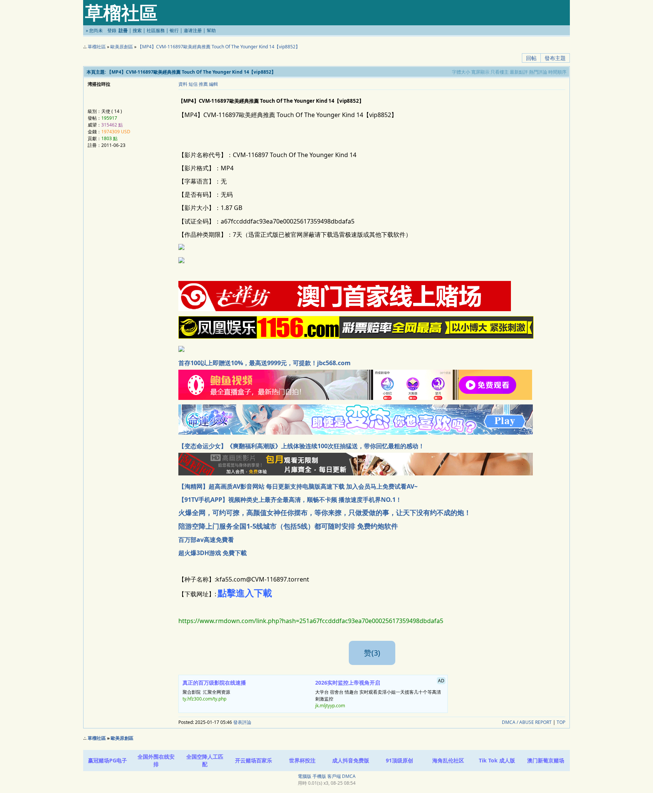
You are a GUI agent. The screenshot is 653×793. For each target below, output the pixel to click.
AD (441, 680)
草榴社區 (97, 46)
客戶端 (334, 776)
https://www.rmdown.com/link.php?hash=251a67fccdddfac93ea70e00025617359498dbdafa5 (310, 621)
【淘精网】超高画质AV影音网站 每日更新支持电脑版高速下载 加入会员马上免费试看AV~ (298, 486)
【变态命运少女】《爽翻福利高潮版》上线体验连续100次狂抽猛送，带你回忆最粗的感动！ (301, 446)
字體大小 (461, 72)
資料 (182, 84)
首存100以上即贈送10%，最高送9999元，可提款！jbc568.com (264, 363)
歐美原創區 (121, 46)
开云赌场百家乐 (253, 760)
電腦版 (304, 776)
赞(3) (372, 653)
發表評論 (242, 722)
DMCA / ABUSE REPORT (527, 722)
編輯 (213, 84)
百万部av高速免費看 (206, 539)
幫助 (211, 30)
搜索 (137, 30)
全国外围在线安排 (156, 760)
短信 (193, 84)
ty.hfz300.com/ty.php (204, 699)
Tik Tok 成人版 (497, 760)
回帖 (531, 58)
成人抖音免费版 (350, 760)
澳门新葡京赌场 (545, 760)
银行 (174, 30)
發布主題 (555, 58)
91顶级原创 (399, 760)
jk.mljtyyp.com (330, 705)
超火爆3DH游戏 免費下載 (212, 553)
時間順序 (557, 72)
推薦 (203, 84)
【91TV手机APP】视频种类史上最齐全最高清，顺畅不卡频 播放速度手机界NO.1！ (290, 499)
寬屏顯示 (480, 72)
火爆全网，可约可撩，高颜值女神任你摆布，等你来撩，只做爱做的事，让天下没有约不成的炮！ (324, 512)
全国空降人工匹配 (204, 760)
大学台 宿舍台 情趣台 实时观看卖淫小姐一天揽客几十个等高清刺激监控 (380, 693)
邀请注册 (193, 30)
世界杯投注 (302, 760)
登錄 (111, 30)
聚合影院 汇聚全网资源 (214, 690)
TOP (561, 722)
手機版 (319, 776)
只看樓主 (500, 72)
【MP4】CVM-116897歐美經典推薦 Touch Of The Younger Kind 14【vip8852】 (219, 46)
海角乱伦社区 (448, 760)
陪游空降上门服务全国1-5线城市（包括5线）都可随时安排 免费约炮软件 (288, 526)
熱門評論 (538, 72)
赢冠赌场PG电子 (107, 760)
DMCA (349, 776)
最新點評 (519, 72)
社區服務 (156, 30)
